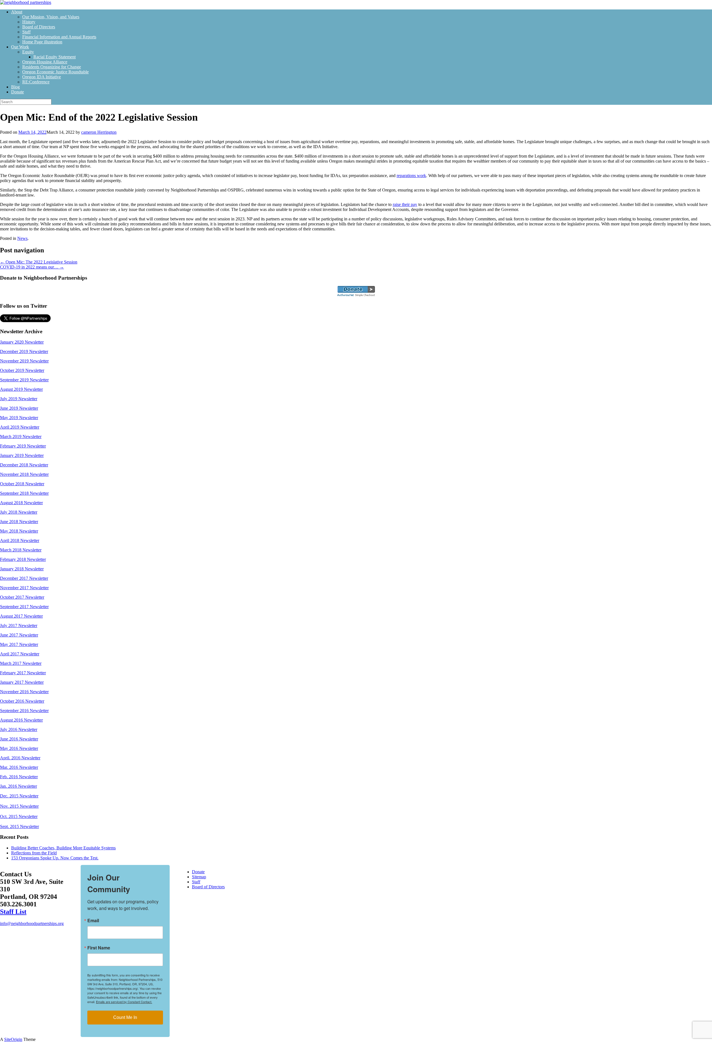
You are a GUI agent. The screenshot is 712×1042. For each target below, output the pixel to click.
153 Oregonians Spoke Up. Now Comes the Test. (54, 858)
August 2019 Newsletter (21, 389)
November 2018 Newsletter (24, 474)
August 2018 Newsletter (21, 502)
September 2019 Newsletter (24, 379)
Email (93, 920)
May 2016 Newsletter (19, 748)
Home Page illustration (42, 41)
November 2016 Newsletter (24, 691)
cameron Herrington (99, 132)
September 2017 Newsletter (24, 606)
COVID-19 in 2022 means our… (32, 267)
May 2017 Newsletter (19, 644)
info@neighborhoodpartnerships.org (32, 923)
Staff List (13, 911)
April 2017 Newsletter (19, 653)
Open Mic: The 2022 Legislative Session (38, 262)
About (16, 11)
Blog (15, 86)
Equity (28, 51)
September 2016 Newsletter (24, 710)
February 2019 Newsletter (23, 446)
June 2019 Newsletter (19, 408)
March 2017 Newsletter (20, 663)
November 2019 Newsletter (24, 361)
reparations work (411, 175)
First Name (98, 948)
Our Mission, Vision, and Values (50, 16)
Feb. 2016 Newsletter (19, 776)
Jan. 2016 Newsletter (18, 786)
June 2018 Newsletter (19, 521)
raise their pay (405, 204)
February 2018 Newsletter (23, 559)
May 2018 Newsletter (19, 531)
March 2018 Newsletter (20, 550)
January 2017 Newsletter (22, 682)
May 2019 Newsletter (19, 417)
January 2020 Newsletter (22, 342)
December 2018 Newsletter (24, 464)
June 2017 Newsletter (19, 635)
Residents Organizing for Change (51, 66)
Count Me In (125, 1017)
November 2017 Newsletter (24, 587)
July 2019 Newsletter (18, 398)
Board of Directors (38, 26)
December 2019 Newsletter (24, 351)
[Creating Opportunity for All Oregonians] (25, 2)
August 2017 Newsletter (21, 616)
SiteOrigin (13, 1039)
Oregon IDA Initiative (41, 76)
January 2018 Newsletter (22, 568)
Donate (17, 91)
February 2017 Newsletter (23, 672)
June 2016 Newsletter (19, 739)
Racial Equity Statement (54, 56)
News (22, 238)
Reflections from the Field (34, 852)
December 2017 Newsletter (24, 578)
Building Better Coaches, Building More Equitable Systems (63, 847)
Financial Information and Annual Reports (59, 36)
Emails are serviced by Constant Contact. (124, 1001)
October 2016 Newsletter (22, 701)
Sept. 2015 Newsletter (19, 826)
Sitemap (199, 876)
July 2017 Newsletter (18, 625)
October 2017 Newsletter (22, 597)
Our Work (20, 46)
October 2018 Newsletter (22, 483)
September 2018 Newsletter (24, 493)
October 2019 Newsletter (22, 370)
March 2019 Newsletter (20, 436)
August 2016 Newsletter (21, 720)
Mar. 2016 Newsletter (19, 767)
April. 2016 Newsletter (20, 757)
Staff (26, 31)
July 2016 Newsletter (18, 729)
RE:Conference (36, 81)
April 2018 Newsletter (19, 540)
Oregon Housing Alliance (44, 61)
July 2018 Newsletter (18, 512)
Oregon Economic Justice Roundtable (55, 71)
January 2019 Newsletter (22, 455)
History (28, 21)
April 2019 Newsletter (19, 427)
